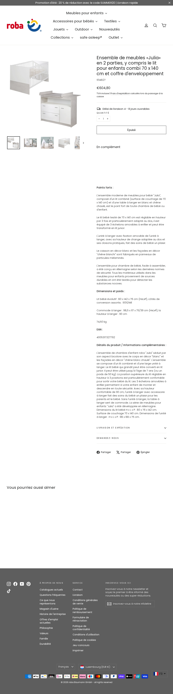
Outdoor (82, 29)
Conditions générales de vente (85, 601)
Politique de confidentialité (81, 627)
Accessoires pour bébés (74, 21)
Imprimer (78, 650)
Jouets (59, 29)
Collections (61, 37)
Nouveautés (109, 29)
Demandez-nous (108, 438)
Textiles (111, 21)
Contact (78, 589)
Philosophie (46, 628)
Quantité (103, 113)
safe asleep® (91, 37)
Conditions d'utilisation (86, 634)
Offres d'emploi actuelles (49, 621)
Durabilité (45, 644)
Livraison (78, 595)
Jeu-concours (81, 645)
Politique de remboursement (82, 610)
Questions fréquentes (52, 595)
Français (63, 666)
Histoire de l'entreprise (53, 614)
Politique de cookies (84, 640)
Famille (44, 638)
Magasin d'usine (49, 609)
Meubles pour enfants (85, 13)
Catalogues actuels (51, 589)
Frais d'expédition (120, 93)
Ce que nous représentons (47, 601)
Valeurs (44, 633)
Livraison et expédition (113, 427)
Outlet (114, 37)
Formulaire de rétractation (81, 619)
